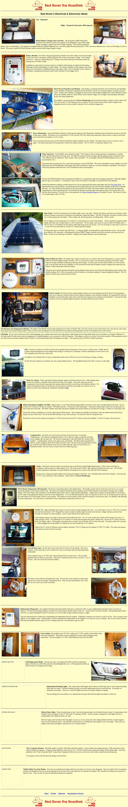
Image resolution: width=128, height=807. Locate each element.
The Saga (115, 184)
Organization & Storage (75, 793)
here (67, 388)
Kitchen (53, 793)
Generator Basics (90, 192)
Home (47, 793)
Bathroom (61, 793)
